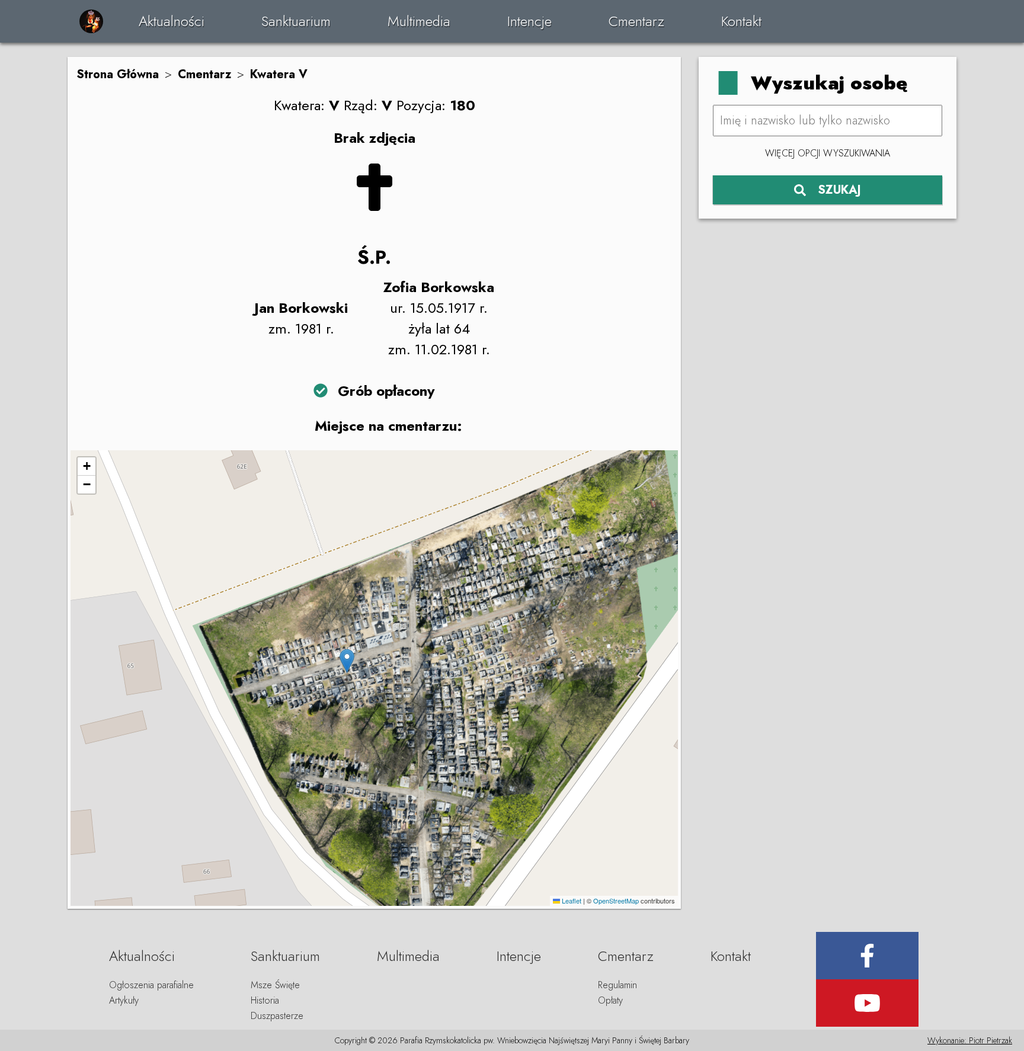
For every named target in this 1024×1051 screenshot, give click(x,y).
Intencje (529, 21)
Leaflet (570, 900)
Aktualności (171, 21)
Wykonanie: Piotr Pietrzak (969, 1040)
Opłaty (610, 1000)
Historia (265, 1000)
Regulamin (617, 985)
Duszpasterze (277, 1016)
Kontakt (741, 21)
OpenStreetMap (616, 900)
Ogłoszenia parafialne (151, 985)
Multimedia (419, 21)
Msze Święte (275, 985)
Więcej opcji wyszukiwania (827, 153)
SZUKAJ (839, 189)
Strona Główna (117, 74)
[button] (347, 661)
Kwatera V (279, 74)
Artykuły (124, 1000)
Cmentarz (636, 21)
